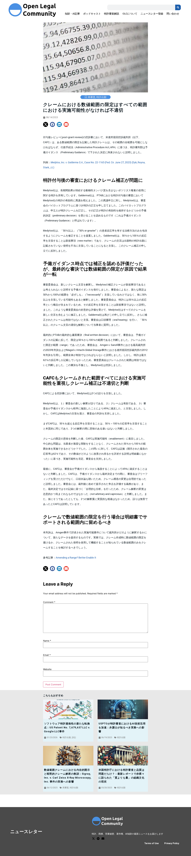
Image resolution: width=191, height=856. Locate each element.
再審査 (91, 97)
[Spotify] (98, 838)
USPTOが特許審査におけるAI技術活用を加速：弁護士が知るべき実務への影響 (122, 727)
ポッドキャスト (92, 13)
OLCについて (129, 13)
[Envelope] (103, 838)
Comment (49, 602)
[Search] (178, 7)
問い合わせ (173, 13)
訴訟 (74, 737)
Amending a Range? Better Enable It (76, 557)
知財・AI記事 (72, 13)
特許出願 (101, 97)
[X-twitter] (93, 838)
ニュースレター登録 (152, 13)
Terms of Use (151, 843)
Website (47, 669)
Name (47, 641)
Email (47, 655)
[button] (45, 124)
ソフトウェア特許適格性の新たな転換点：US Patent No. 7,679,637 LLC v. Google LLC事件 (67, 727)
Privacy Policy (171, 843)
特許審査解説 (111, 13)
